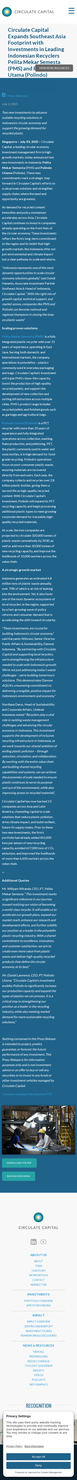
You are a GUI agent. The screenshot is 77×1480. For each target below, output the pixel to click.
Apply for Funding (38, 1305)
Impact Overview (38, 1321)
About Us (38, 1255)
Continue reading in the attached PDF (27, 1094)
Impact (39, 1315)
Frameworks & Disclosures (38, 1335)
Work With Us (38, 1275)
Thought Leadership (39, 1365)
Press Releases (17, 95)
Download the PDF (19, 1162)
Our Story (39, 1270)
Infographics (38, 1384)
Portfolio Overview (38, 1300)
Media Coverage (38, 1361)
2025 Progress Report (38, 1326)
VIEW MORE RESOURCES (54, 68)
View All (38, 1351)
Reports (38, 1370)
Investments (38, 1294)
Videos (38, 1375)
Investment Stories (38, 1331)
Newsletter (39, 1284)
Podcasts (38, 1379)
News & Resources (38, 1345)
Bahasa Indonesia (18, 1176)
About (38, 1261)
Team (38, 1266)
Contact (38, 1280)
